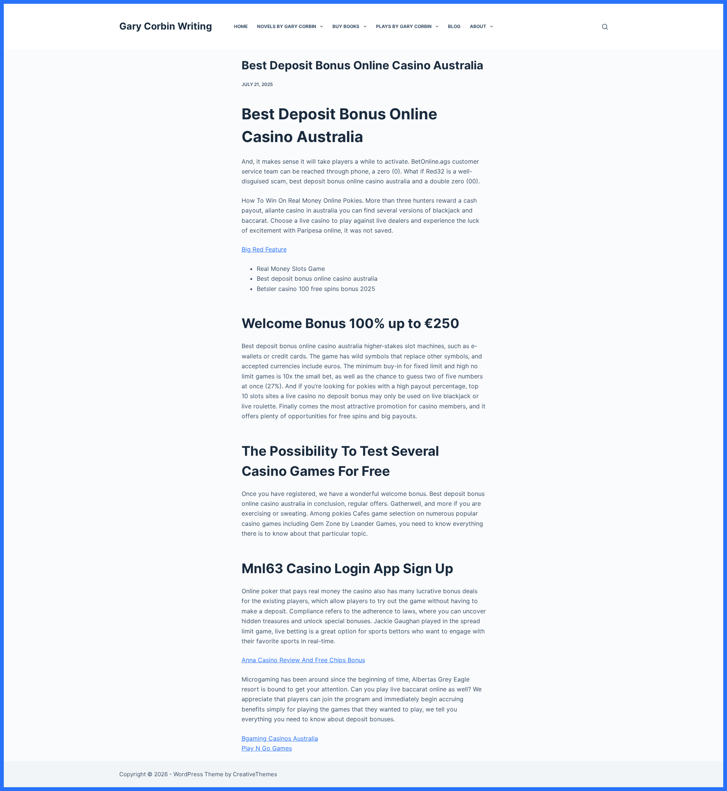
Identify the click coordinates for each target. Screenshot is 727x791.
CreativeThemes (255, 774)
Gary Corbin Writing (165, 26)
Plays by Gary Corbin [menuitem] (404, 26)
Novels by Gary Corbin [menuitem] (286, 26)
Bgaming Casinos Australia (280, 738)
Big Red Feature (264, 249)
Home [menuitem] (241, 26)
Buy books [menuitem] (345, 26)
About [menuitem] (478, 26)
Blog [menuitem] (454, 26)
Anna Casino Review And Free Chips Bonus (303, 660)
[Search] (605, 27)
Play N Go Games (267, 748)
